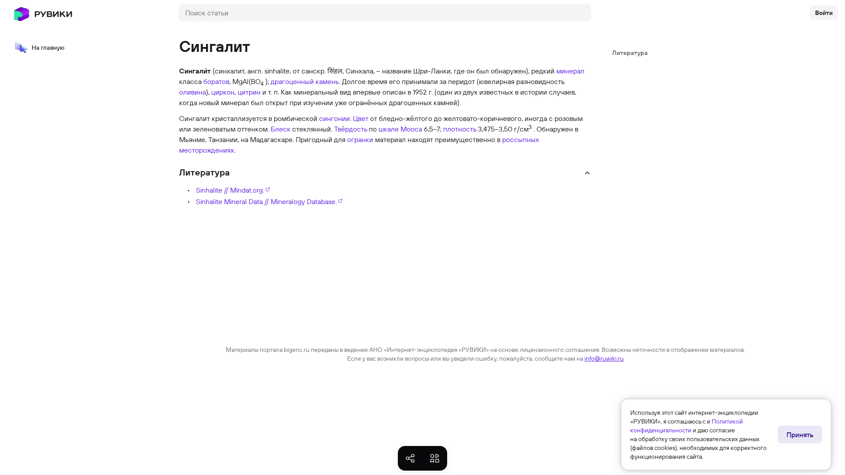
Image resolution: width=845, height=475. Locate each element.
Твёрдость (350, 128)
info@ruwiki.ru (604, 358)
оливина (192, 92)
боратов (216, 81)
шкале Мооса (400, 128)
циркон (223, 92)
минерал (570, 70)
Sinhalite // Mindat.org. (230, 190)
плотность (459, 128)
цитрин (249, 92)
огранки (360, 139)
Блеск (280, 128)
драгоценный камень (305, 81)
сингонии (334, 118)
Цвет (360, 118)
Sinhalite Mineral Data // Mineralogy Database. (266, 201)
